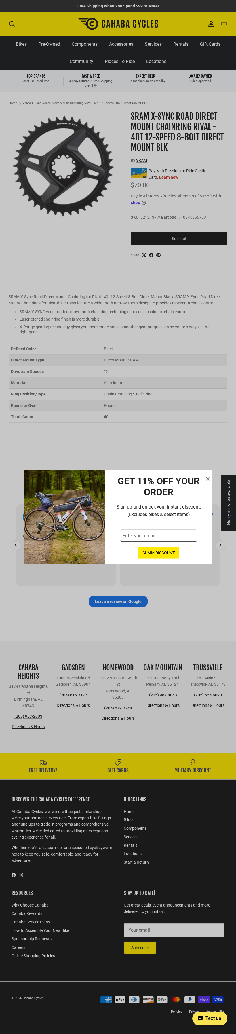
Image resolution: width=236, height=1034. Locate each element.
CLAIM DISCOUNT (158, 553)
